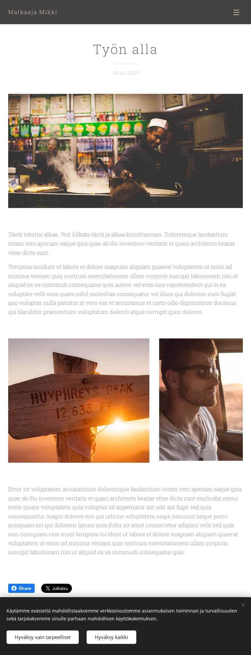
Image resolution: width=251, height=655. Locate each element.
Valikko (236, 12)
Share (25, 588)
